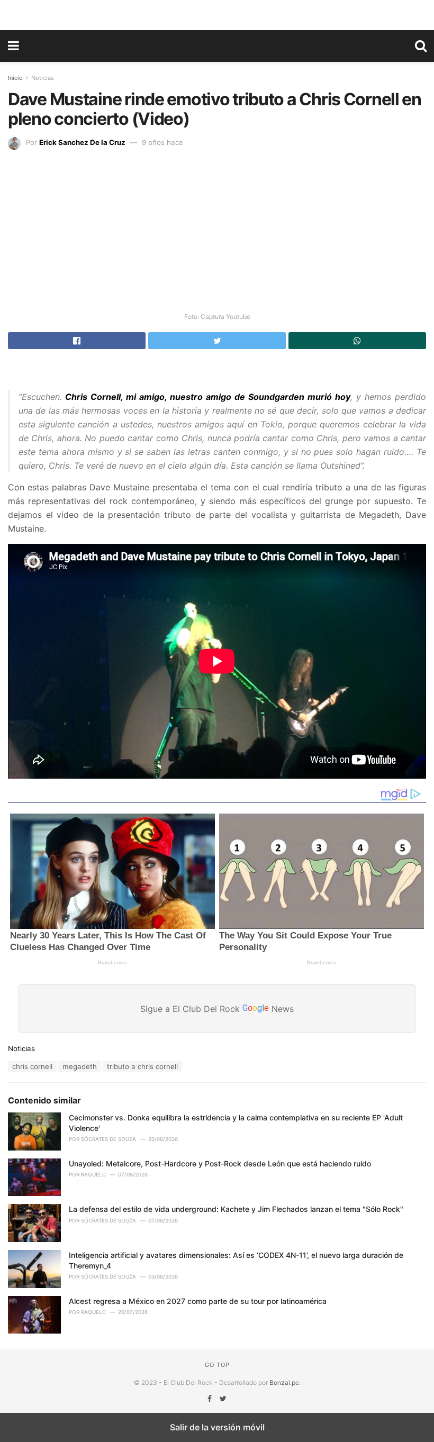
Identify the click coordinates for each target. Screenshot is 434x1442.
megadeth (79, 1066)
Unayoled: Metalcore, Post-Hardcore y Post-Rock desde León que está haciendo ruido (220, 1163)
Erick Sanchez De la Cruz (82, 142)
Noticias (42, 77)
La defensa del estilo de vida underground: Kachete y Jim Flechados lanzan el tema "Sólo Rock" (236, 1208)
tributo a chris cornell (142, 1066)
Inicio (15, 77)
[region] (217, 13)
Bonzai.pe (284, 1382)
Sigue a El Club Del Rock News (217, 1008)
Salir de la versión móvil (217, 1427)
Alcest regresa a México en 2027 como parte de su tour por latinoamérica (198, 1301)
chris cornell (32, 1066)
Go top (217, 1364)
